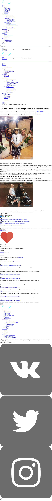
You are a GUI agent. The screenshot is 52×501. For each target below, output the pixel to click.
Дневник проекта (7, 9)
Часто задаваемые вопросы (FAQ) (12, 322)
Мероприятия (6, 37)
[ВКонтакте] (1, 216)
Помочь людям (3, 230)
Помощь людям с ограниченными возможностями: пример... (10, 265)
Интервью (6, 11)
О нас (5, 7)
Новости (3, 33)
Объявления (4, 29)
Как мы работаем (7, 8)
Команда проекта (7, 314)
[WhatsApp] (8, 216)
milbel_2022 (2, 252)
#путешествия (7, 214)
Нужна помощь (7, 89)
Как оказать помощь (10, 20)
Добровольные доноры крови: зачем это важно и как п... (10, 291)
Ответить (2, 250)
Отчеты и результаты (8, 312)
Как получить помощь (10, 16)
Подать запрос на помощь (10, 321)
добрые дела (15, 211)
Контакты (6, 13)
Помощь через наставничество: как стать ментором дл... (10, 274)
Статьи (5, 34)
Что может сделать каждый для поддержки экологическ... (10, 261)
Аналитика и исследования (9, 36)
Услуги (5, 31)
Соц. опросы (6, 12)
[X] (5, 216)
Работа (5, 26)
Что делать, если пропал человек (12, 82)
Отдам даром (6, 32)
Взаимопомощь (5, 319)
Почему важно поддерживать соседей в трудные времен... (10, 300)
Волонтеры (4, 38)
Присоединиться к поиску (11, 24)
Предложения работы (10, 27)
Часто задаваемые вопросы (11, 17)
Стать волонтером (9, 325)
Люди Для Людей (40, 111)
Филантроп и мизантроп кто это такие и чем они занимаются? (11, 226)
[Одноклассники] (2, 216)
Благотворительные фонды (9, 315)
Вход (3, 48)
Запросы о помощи (9, 15)
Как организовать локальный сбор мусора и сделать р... (10, 287)
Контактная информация (8, 336)
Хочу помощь (6, 18)
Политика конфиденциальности (10, 337)
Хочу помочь (6, 323)
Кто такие (6, 39)
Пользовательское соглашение (9, 335)
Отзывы (3, 43)
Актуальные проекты (8, 41)
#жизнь (4, 214)
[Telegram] (3, 216)
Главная (3, 5)
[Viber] (6, 216)
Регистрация (4, 50)
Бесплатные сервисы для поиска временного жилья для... (10, 296)
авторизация (20, 257)
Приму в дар (6, 30)
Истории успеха (7, 69)
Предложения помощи (10, 19)
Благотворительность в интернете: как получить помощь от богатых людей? (13, 219)
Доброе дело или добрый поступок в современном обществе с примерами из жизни (15, 221)
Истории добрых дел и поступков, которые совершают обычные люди (12, 223)
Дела (3, 42)
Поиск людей (8, 23)
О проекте (4, 6)
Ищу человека (6, 22)
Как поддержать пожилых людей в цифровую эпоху (9, 269)
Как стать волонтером (8, 40)
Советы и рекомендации (8, 35)
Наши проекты (7, 10)
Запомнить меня (26, 49)
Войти (30, 49)
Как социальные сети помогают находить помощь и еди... (10, 278)
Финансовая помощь (10, 324)
